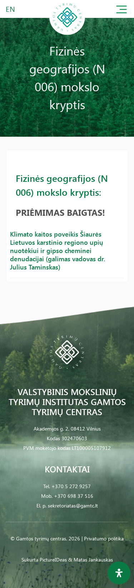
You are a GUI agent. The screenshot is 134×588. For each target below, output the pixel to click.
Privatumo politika (104, 538)
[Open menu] (121, 11)
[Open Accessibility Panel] (119, 573)
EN (11, 9)
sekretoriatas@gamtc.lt (73, 505)
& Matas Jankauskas (90, 559)
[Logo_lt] (67, 33)
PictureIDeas (53, 559)
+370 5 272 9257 (71, 486)
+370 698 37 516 (73, 495)
